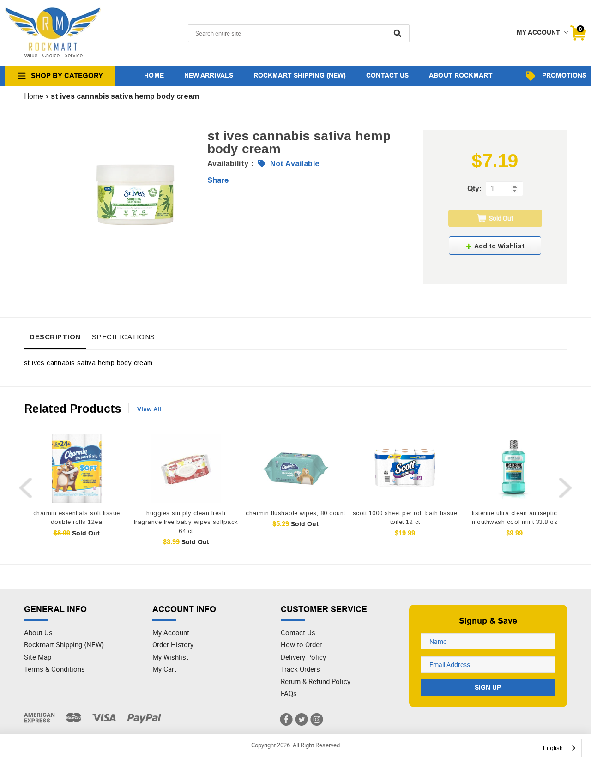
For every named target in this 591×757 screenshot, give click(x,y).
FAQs (289, 693)
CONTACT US (387, 75)
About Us (38, 632)
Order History (172, 644)
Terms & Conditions (54, 668)
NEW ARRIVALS (208, 75)
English (553, 748)
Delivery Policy (303, 656)
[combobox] (560, 748)
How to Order (301, 644)
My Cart (164, 668)
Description (55, 337)
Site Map (37, 656)
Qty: (474, 188)
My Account (170, 632)
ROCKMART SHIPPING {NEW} (299, 75)
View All (149, 409)
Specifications (123, 337)
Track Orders (300, 668)
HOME (153, 75)
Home (33, 96)
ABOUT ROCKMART (460, 75)
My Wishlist (170, 656)
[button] (495, 245)
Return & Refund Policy (315, 681)
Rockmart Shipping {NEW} (64, 644)
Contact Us (298, 632)
